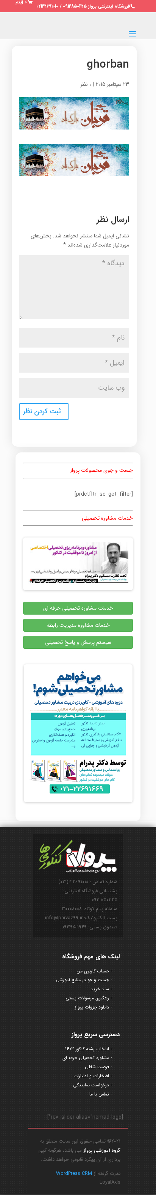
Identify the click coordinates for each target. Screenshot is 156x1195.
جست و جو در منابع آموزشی (82, 979)
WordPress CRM (74, 1174)
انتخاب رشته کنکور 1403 (87, 1049)
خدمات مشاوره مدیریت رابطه (78, 625)
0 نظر (86, 84)
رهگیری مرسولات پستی (87, 998)
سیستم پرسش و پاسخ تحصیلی (78, 642)
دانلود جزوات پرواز (92, 1007)
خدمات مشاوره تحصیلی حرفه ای (78, 608)
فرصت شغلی (97, 1066)
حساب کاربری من (93, 971)
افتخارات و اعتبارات (91, 1076)
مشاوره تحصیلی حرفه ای (85, 1057)
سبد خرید (99, 989)
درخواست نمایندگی (91, 1085)
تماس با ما (99, 1094)
